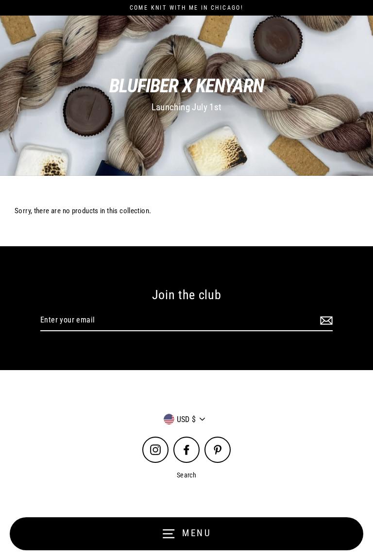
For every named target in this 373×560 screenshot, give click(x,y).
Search (186, 475)
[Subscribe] (325, 320)
